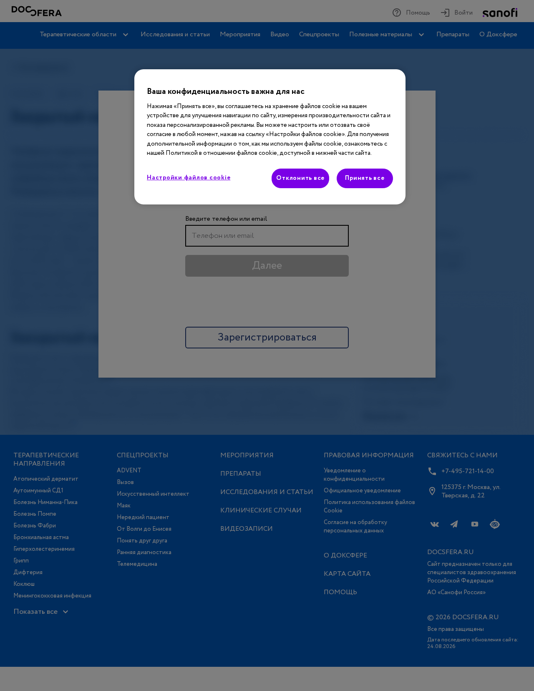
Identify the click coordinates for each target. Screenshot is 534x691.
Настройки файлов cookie (188, 177)
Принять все (364, 178)
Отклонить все (300, 178)
